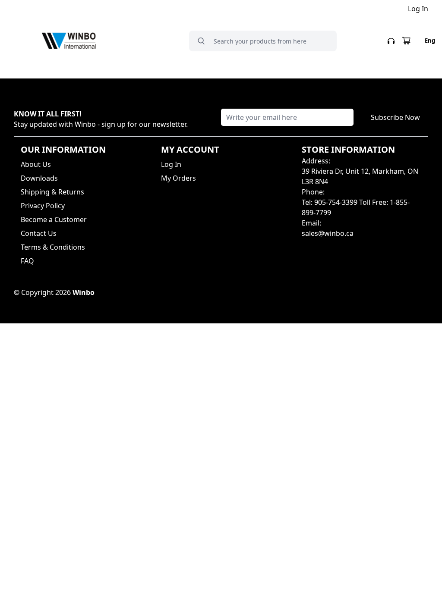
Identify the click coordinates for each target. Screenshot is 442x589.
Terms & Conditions (53, 247)
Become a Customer (54, 219)
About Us (36, 164)
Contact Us (39, 233)
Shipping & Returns (52, 192)
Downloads (39, 178)
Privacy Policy (43, 205)
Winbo (84, 292)
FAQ (27, 261)
